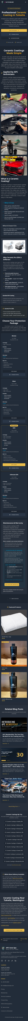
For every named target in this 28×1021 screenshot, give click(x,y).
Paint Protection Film (6, 915)
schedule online (5, 925)
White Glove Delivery (18, 878)
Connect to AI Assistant (6, 1011)
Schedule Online (15, 34)
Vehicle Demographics (6, 1003)
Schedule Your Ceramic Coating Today (14, 930)
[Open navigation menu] (25, 2)
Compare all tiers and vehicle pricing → (14, 579)
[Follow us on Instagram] (2, 960)
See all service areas (16, 865)
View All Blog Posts (13, 806)
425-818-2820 (6, 982)
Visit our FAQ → (24, 939)
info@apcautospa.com (8, 985)
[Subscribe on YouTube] (8, 960)
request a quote (17, 922)
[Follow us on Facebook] (5, 960)
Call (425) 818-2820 (15, 38)
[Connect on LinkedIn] (15, 960)
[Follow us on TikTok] (12, 960)
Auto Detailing (11, 918)
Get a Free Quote (13, 30)
